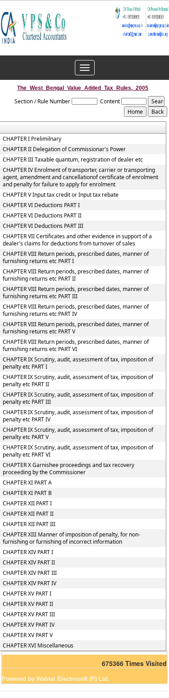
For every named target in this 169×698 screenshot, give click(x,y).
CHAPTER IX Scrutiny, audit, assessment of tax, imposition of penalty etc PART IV (78, 416)
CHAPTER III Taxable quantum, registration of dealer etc (73, 159)
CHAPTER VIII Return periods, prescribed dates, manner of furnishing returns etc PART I (76, 257)
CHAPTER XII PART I (27, 503)
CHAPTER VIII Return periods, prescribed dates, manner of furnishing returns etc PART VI (76, 345)
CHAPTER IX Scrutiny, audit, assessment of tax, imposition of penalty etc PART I (78, 363)
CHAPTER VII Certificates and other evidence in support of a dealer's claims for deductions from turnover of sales (77, 240)
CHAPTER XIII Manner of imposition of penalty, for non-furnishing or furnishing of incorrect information (71, 538)
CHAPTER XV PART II (28, 604)
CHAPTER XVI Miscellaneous (38, 645)
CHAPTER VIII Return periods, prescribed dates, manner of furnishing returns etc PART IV (76, 310)
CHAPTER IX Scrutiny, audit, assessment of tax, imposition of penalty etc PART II (78, 381)
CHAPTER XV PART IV (29, 625)
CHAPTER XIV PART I (28, 552)
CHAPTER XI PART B (27, 493)
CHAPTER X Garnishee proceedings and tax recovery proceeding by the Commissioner (68, 469)
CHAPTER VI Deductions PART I (41, 205)
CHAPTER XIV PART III (30, 573)
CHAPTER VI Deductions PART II (42, 215)
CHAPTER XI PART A (27, 482)
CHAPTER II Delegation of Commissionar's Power (64, 149)
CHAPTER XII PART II (28, 514)
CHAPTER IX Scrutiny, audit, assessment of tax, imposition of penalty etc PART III (78, 398)
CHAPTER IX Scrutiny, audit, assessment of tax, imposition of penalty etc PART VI (78, 451)
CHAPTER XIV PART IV (29, 583)
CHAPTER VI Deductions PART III (43, 226)
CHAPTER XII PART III (29, 524)
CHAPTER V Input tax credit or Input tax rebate (61, 195)
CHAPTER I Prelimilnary (32, 139)
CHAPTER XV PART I (27, 593)
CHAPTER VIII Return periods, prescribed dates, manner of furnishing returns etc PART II (76, 275)
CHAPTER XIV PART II (29, 562)
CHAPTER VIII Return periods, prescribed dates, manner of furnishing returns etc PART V (76, 328)
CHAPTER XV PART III (29, 614)
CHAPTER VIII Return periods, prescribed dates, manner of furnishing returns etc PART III (76, 293)
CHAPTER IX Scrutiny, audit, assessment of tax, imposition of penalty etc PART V (78, 433)
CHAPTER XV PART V (28, 635)
